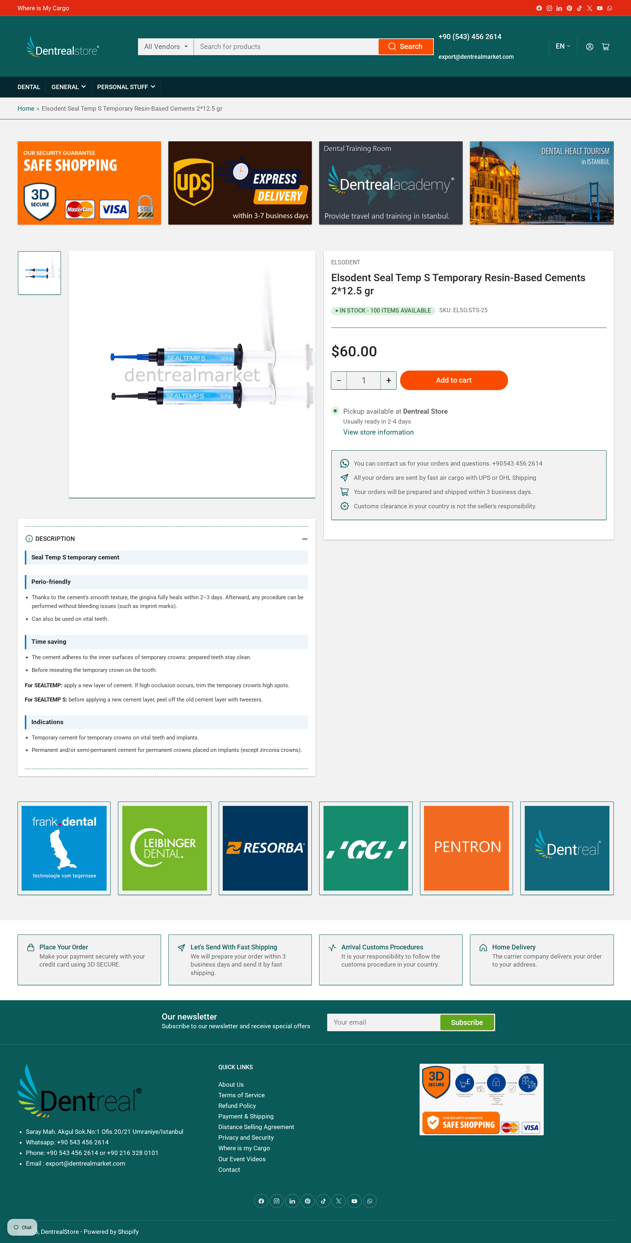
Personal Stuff (122, 87)
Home (26, 108)
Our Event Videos (242, 1159)
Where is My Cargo (43, 8)
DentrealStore (60, 1231)
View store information (378, 432)
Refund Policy (237, 1105)
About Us (231, 1084)
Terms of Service (241, 1095)
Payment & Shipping (246, 1116)
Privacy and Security (246, 1137)
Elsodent (345, 262)
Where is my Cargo (244, 1148)
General (65, 87)
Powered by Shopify (111, 1231)
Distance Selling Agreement (256, 1127)
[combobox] (314, 47)
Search (411, 46)
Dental (29, 87)
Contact (229, 1169)
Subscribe (467, 1022)
